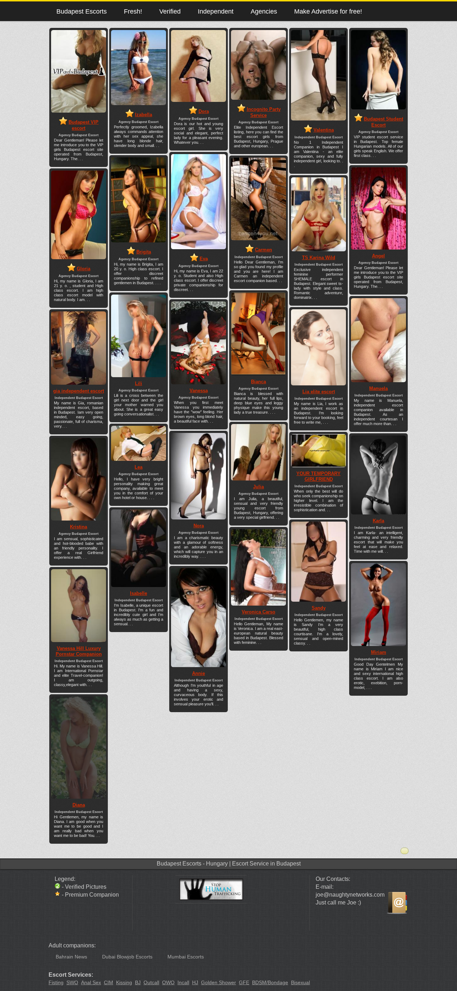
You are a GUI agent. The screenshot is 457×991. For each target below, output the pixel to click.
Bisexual (300, 982)
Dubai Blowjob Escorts (127, 957)
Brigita (143, 252)
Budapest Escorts (81, 11)
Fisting (56, 982)
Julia (258, 486)
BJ (138, 982)
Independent (215, 11)
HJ (195, 982)
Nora (199, 525)
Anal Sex (91, 982)
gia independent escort (78, 391)
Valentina (323, 130)
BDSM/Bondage (270, 982)
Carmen (263, 249)
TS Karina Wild (318, 257)
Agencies (264, 11)
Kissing (124, 982)
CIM (108, 982)
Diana (78, 805)
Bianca (258, 381)
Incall (183, 982)
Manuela (378, 388)
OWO (168, 982)
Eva (204, 258)
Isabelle (138, 593)
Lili (138, 383)
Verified (170, 11)
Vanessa (199, 390)
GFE (244, 982)
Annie (198, 673)
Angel (378, 255)
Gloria (83, 268)
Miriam (378, 652)
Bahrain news (71, 957)
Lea (138, 467)
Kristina (78, 526)
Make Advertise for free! (328, 11)
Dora (204, 111)
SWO (72, 982)
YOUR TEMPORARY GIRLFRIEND (318, 476)
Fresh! (133, 11)
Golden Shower (218, 982)
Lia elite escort (318, 391)
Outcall (151, 982)
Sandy (319, 608)
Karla (378, 520)
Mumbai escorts (185, 957)
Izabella (143, 114)
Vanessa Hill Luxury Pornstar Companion (79, 651)
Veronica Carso (258, 612)
